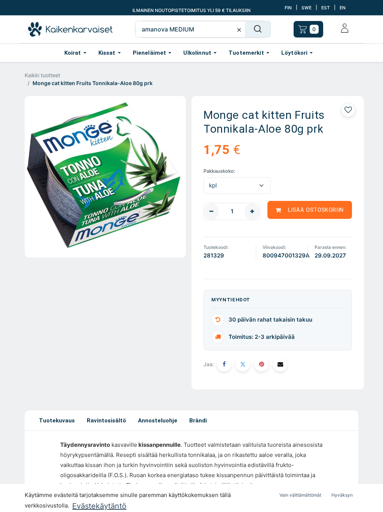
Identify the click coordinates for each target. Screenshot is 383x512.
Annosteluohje (157, 420)
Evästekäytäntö (99, 506)
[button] (309, 210)
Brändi (198, 420)
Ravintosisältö (106, 420)
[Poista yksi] (211, 211)
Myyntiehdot (230, 299)
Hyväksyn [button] (342, 495)
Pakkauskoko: (219, 171)
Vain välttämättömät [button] (300, 495)
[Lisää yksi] (252, 211)
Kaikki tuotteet (42, 75)
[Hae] (258, 29)
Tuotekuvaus (57, 420)
